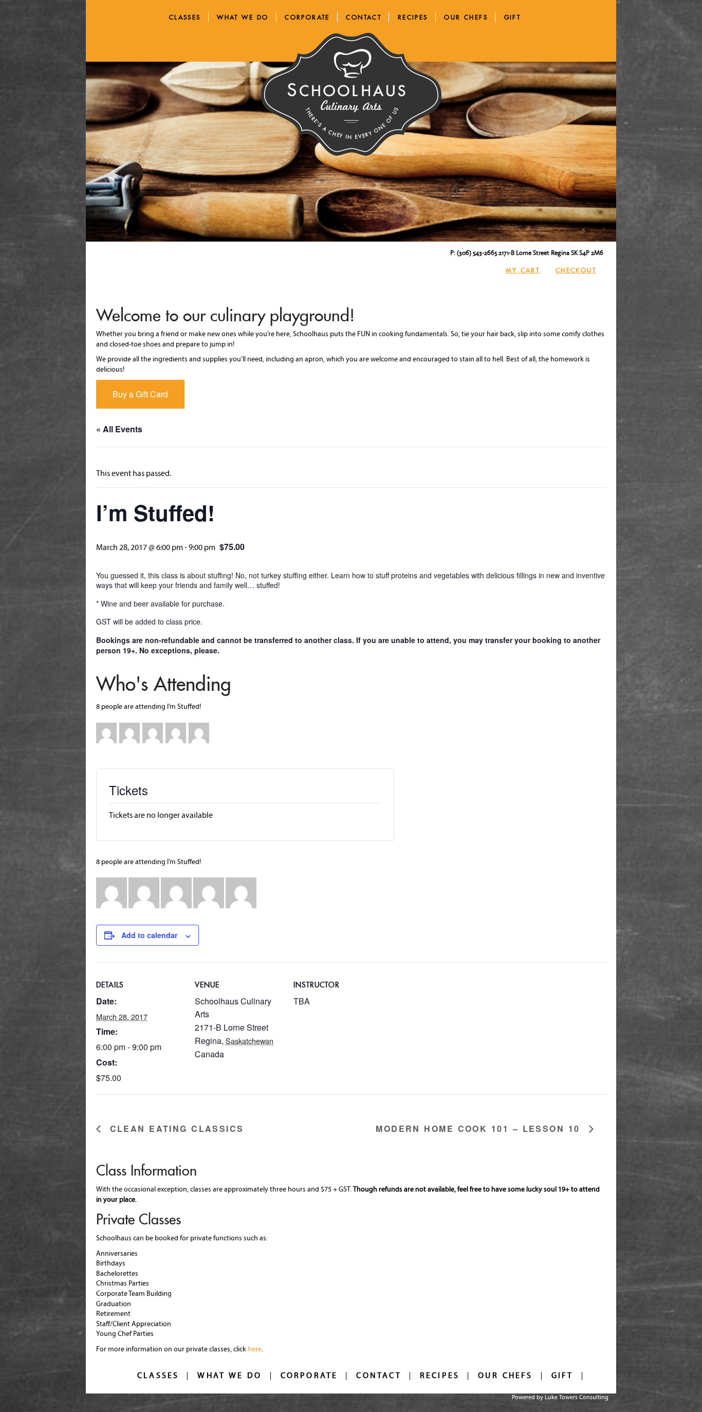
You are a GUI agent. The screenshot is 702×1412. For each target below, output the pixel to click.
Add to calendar (149, 935)
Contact (363, 17)
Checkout (576, 270)
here (255, 1349)
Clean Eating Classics (175, 1129)
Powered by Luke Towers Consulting (560, 1398)
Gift (512, 17)
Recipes (413, 17)
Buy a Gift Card (140, 394)
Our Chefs (466, 17)
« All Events (119, 429)
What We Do (242, 17)
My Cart (523, 270)
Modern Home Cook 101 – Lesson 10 (480, 1129)
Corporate (307, 17)
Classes (185, 17)
